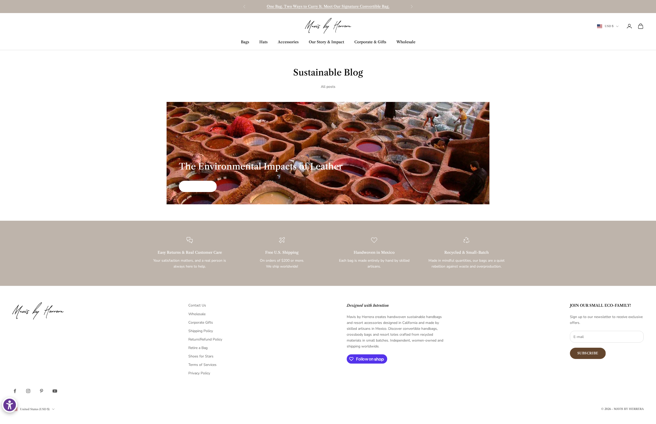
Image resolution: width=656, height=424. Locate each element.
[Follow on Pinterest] (41, 391)
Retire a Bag (198, 347)
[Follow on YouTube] (54, 391)
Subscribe (587, 353)
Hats (263, 42)
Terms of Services (202, 364)
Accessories (288, 42)
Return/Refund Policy (205, 339)
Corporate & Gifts (370, 42)
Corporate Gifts (200, 322)
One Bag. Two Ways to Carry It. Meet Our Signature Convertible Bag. (328, 6)
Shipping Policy (200, 330)
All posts (328, 86)
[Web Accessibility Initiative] (9, 405)
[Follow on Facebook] (14, 391)
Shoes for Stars (200, 356)
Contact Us (197, 305)
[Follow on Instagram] (28, 391)
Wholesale (405, 42)
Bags (245, 42)
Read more (197, 186)
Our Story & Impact (326, 42)
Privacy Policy (199, 373)
